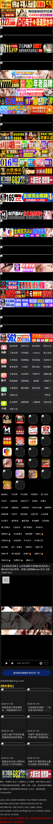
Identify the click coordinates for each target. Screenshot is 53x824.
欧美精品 (36, 345)
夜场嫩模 (35, 520)
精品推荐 (14, 345)
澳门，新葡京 (16, 547)
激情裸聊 (29, 534)
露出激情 (25, 388)
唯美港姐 (36, 360)
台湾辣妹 (14, 360)
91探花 (25, 366)
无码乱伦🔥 (6, 540)
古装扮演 (14, 374)
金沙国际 (4, 547)
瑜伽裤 (36, 380)
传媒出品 (14, 394)
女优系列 (25, 374)
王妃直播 (44, 514)
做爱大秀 (39, 547)
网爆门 (47, 388)
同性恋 (47, 394)
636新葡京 (18, 534)
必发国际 (45, 520)
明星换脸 (25, 380)
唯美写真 (36, 388)
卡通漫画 (14, 388)
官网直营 (34, 494)
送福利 (34, 501)
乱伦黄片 (4, 520)
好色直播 (17, 540)
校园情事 (25, 402)
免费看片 (29, 547)
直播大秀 (4, 553)
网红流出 (36, 366)
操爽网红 (48, 507)
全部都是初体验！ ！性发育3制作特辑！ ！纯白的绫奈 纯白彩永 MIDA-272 (39, 711)
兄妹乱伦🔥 (6, 560)
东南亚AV (47, 360)
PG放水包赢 (37, 507)
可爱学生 (36, 374)
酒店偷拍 (24, 514)
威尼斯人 (4, 494)
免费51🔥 (39, 534)
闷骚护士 (47, 380)
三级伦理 (14, 352)
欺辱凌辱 (14, 366)
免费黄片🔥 (18, 560)
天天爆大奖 (38, 540)
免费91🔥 (27, 553)
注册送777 (24, 501)
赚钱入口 (29, 560)
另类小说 (14, 409)
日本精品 (25, 352)
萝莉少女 (47, 345)
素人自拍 (47, 352)
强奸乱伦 (25, 345)
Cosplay (36, 352)
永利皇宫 (39, 527)
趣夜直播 (25, 520)
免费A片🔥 (38, 553)
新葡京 (43, 501)
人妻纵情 (36, 402)
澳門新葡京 (27, 527)
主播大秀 (34, 514)
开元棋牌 (24, 494)
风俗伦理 (47, 402)
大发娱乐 (16, 527)
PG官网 (14, 494)
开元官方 (27, 540)
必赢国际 (15, 507)
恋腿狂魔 (47, 374)
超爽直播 (4, 514)
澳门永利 (44, 494)
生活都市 (14, 402)
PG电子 (4, 501)
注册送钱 (14, 501)
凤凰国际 (25, 507)
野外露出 (47, 366)
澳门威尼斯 (15, 553)
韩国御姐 (25, 360)
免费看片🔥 (6, 534)
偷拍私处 (15, 520)
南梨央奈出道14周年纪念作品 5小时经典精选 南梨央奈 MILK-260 (13, 764)
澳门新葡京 (5, 527)
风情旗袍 (14, 380)
